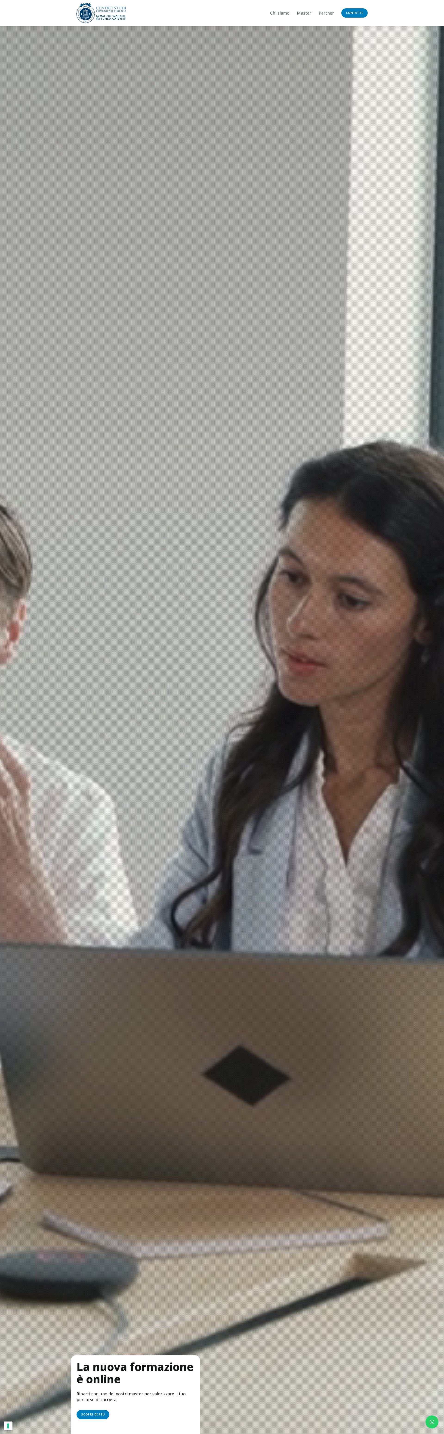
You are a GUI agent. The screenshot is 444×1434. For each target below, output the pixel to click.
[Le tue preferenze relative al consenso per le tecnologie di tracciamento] (8, 1425)
